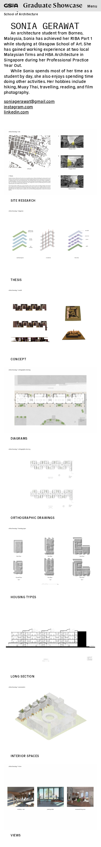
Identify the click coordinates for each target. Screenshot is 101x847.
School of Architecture (21, 14)
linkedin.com (16, 111)
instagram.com (18, 106)
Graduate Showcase (53, 5)
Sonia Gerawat (45, 24)
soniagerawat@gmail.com (29, 101)
